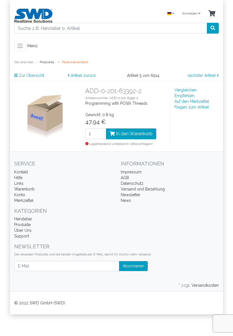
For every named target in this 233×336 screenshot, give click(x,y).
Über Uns (23, 230)
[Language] (171, 14)
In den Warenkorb (134, 133)
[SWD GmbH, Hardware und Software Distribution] (63, 16)
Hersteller (23, 219)
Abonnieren (133, 266)
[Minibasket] (212, 14)
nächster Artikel (202, 75)
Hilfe (18, 177)
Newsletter (130, 194)
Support (21, 236)
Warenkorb (24, 189)
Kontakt (21, 172)
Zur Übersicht (31, 75)
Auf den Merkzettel (191, 101)
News (126, 200)
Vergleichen (185, 90)
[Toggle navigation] (20, 46)
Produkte (22, 224)
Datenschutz (132, 183)
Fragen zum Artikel (191, 107)
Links (19, 183)
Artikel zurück (83, 75)
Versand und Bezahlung (143, 189)
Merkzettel (24, 200)
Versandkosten (205, 285)
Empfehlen (184, 95)
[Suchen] (213, 28)
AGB (125, 177)
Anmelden (190, 13)
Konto (19, 194)
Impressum (131, 172)
